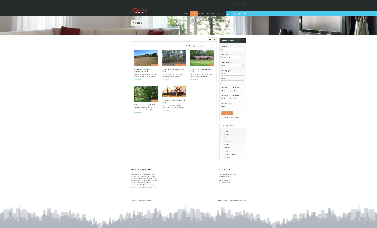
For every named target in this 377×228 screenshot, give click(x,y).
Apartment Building (230, 154)
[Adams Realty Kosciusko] (139, 12)
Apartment (228, 151)
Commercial (227, 134)
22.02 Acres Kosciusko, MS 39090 (145, 105)
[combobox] (203, 46)
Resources (210, 13)
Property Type (226, 71)
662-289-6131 (239, 14)
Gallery (201, 13)
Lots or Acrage (228, 141)
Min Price (236, 87)
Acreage (226, 131)
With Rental (227, 157)
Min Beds (224, 79)
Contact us (220, 13)
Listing (194, 13)
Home (186, 13)
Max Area (226, 103)
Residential (227, 147)
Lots (225, 137)
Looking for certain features (231, 117)
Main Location (225, 54)
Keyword (224, 46)
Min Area (237, 95)
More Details (151, 77)
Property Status (226, 62)
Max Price (224, 95)
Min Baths (224, 87)
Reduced (226, 144)
